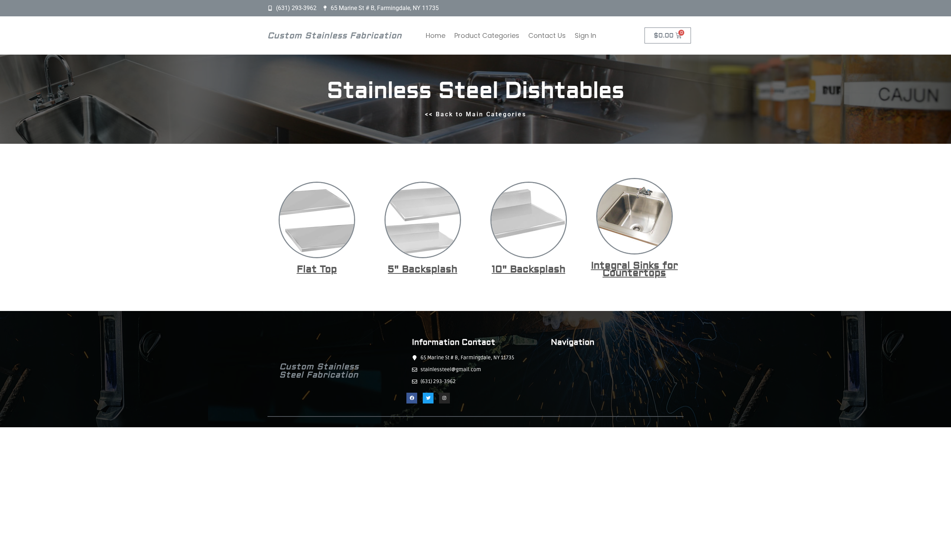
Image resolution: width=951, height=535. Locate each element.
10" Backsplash (528, 269)
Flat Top (317, 269)
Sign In (585, 35)
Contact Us (547, 35)
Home (435, 35)
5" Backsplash (422, 269)
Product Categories (486, 35)
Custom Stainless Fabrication (334, 35)
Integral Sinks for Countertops (634, 269)
